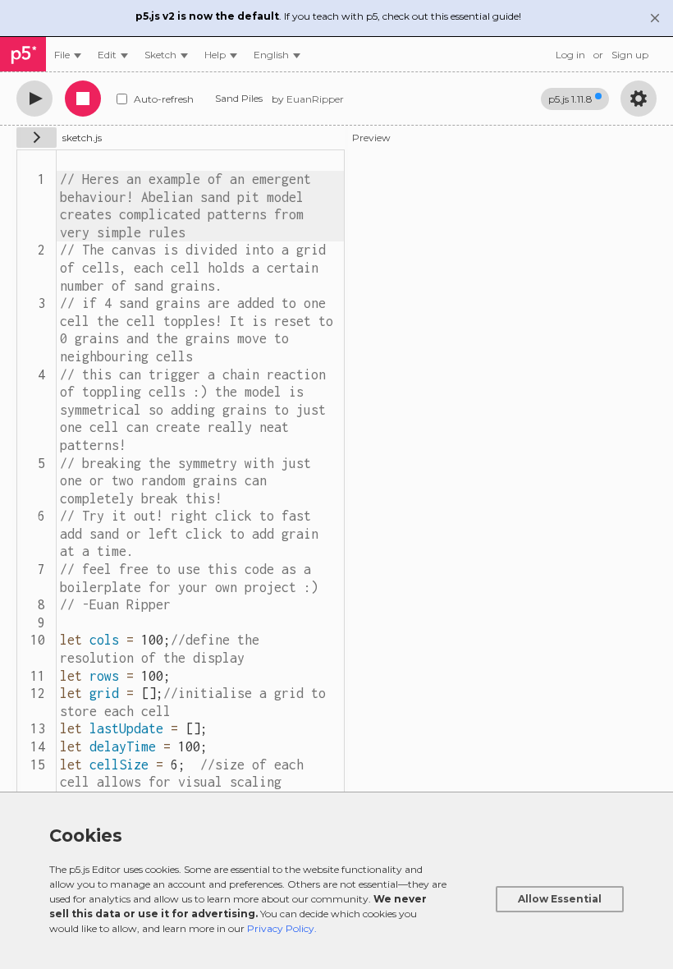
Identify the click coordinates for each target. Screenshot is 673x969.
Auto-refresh (164, 99)
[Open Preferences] (638, 98)
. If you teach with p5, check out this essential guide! (328, 16)
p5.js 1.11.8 (570, 99)
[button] (277, 55)
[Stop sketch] (83, 98)
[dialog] (336, 880)
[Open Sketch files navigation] (36, 137)
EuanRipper (315, 99)
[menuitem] (67, 55)
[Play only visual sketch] (34, 98)
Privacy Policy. (282, 928)
